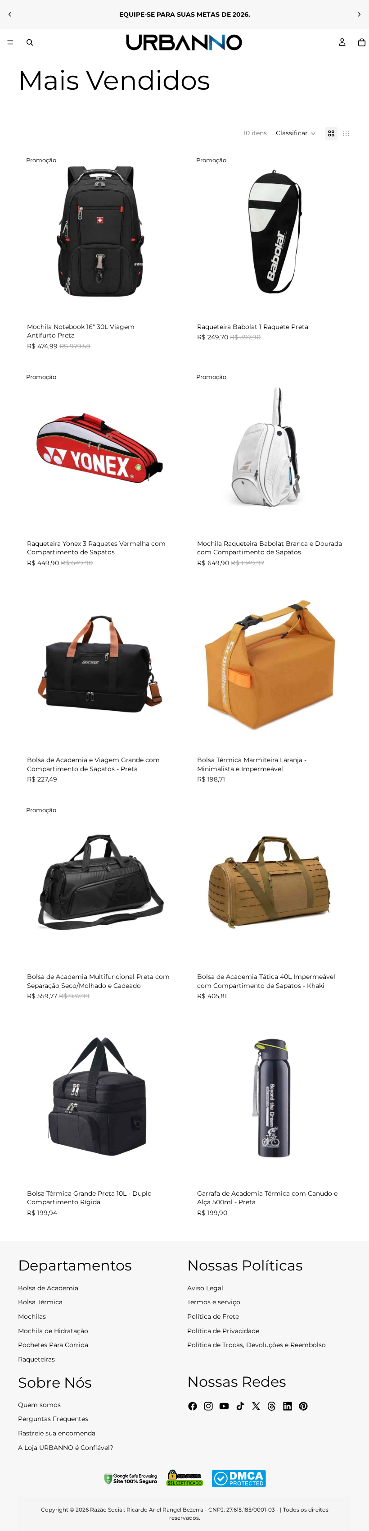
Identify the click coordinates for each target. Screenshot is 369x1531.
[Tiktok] (240, 1405)
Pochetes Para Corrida (53, 1345)
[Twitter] (256, 1405)
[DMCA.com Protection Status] (239, 1478)
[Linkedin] (287, 1405)
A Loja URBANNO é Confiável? (65, 1447)
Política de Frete (213, 1316)
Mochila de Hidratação (53, 1330)
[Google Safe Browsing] (131, 1478)
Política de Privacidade (223, 1330)
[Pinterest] (303, 1405)
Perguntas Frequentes (53, 1419)
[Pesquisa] (30, 42)
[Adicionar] (167, 300)
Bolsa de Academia (48, 1288)
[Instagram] (208, 1405)
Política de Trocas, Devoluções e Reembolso (256, 1345)
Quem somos (39, 1405)
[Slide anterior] (10, 14)
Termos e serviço (213, 1302)
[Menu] (10, 42)
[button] (296, 133)
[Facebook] (192, 1405)
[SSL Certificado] (185, 1478)
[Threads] (271, 1405)
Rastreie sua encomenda (56, 1433)
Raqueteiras (36, 1359)
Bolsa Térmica (40, 1302)
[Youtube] (224, 1405)
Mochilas (32, 1316)
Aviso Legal (205, 1288)
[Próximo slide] (359, 14)
